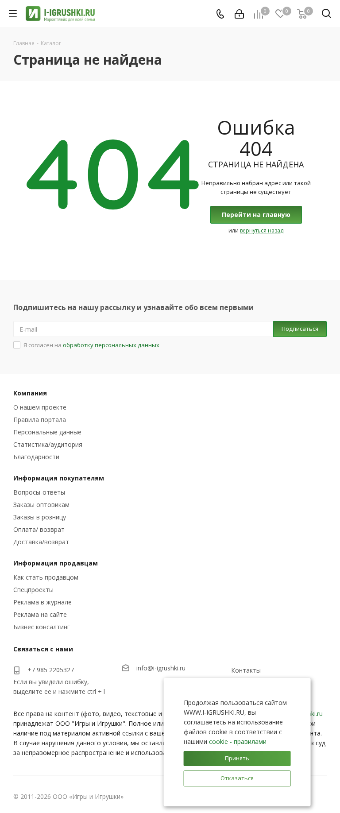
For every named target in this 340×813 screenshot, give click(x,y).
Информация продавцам (55, 563)
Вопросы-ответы (39, 492)
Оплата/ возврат (39, 529)
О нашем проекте (39, 407)
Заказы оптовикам (41, 504)
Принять (237, 758)
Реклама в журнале (42, 602)
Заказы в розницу (39, 517)
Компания (30, 393)
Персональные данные (47, 432)
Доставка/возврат (41, 542)
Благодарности (36, 457)
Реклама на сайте (40, 614)
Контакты (246, 670)
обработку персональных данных (111, 345)
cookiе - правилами (238, 741)
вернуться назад (261, 230)
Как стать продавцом (45, 577)
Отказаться (237, 778)
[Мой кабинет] (239, 14)
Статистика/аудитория (47, 444)
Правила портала (39, 419)
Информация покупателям (58, 478)
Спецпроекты (33, 589)
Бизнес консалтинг (41, 627)
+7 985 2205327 (50, 670)
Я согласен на (91, 345)
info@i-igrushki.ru (160, 668)
